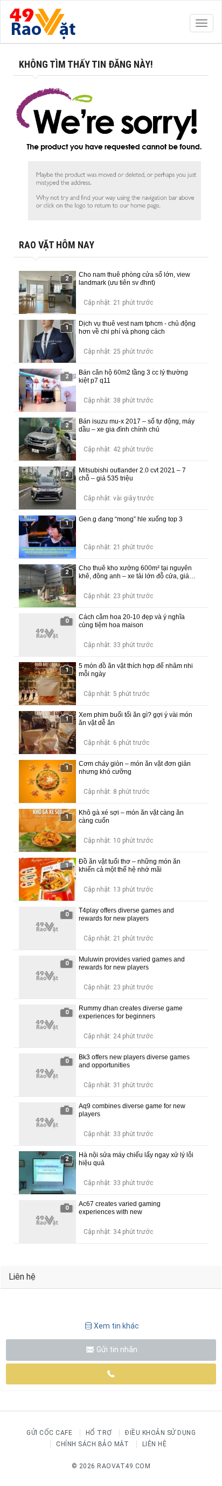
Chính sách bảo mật (92, 1444)
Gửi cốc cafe (49, 1433)
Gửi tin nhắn (116, 1349)
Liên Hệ (154, 1444)
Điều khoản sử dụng (160, 1433)
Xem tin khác (116, 1326)
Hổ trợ (99, 1433)
